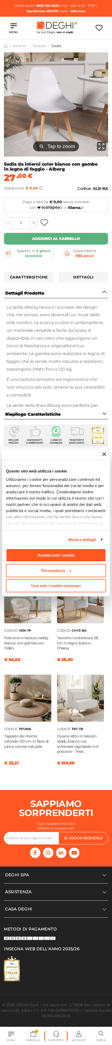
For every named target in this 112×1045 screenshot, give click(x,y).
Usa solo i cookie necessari (56, 585)
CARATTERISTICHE (29, 277)
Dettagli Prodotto (24, 293)
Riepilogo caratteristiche (33, 414)
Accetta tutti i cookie (56, 555)
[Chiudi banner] (104, 454)
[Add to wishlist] (44, 223)
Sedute (39, 45)
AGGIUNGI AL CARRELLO (56, 238)
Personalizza (53, 570)
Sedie (56, 45)
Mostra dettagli (82, 539)
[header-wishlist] (99, 27)
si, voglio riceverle (83, 838)
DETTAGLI (83, 277)
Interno (20, 45)
